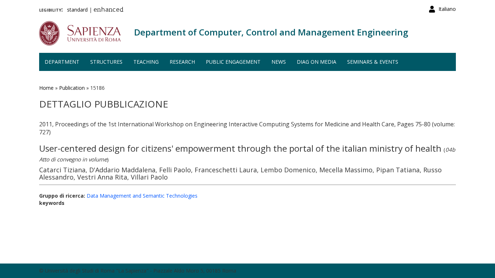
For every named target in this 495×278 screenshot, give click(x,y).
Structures (106, 61)
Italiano (447, 8)
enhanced (108, 10)
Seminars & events (372, 61)
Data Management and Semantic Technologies (142, 195)
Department (62, 61)
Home (46, 87)
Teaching (146, 61)
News (278, 61)
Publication (72, 87)
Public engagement (233, 61)
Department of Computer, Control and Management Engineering (271, 32)
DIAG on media (316, 61)
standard (77, 9)
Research (182, 61)
